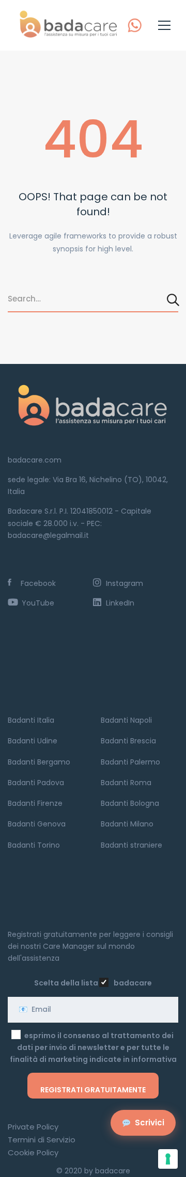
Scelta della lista (66, 983)
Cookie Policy (33, 1152)
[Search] (174, 299)
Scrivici (149, 1122)
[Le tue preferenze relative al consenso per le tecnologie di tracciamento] (168, 1159)
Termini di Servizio (41, 1139)
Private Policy (33, 1126)
